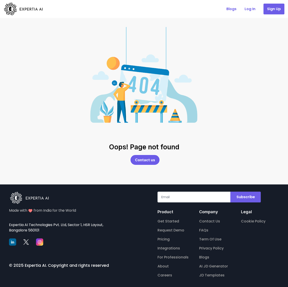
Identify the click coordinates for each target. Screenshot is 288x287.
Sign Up (274, 8)
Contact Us (209, 221)
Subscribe (245, 197)
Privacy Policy (211, 248)
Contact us (145, 160)
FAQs (203, 230)
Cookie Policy (253, 221)
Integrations (169, 248)
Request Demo (171, 230)
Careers (165, 275)
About (163, 266)
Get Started (168, 221)
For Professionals (173, 257)
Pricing (164, 239)
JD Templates (212, 275)
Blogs (204, 257)
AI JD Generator (213, 266)
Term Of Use (210, 239)
